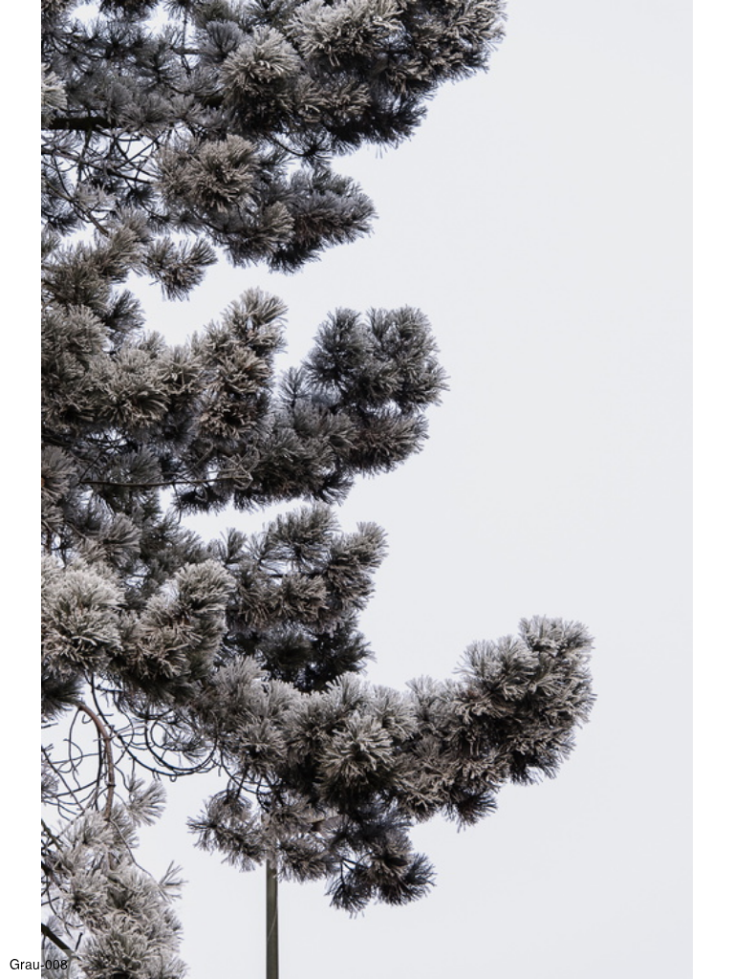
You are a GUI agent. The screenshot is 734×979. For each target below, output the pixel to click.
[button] (717, 49)
